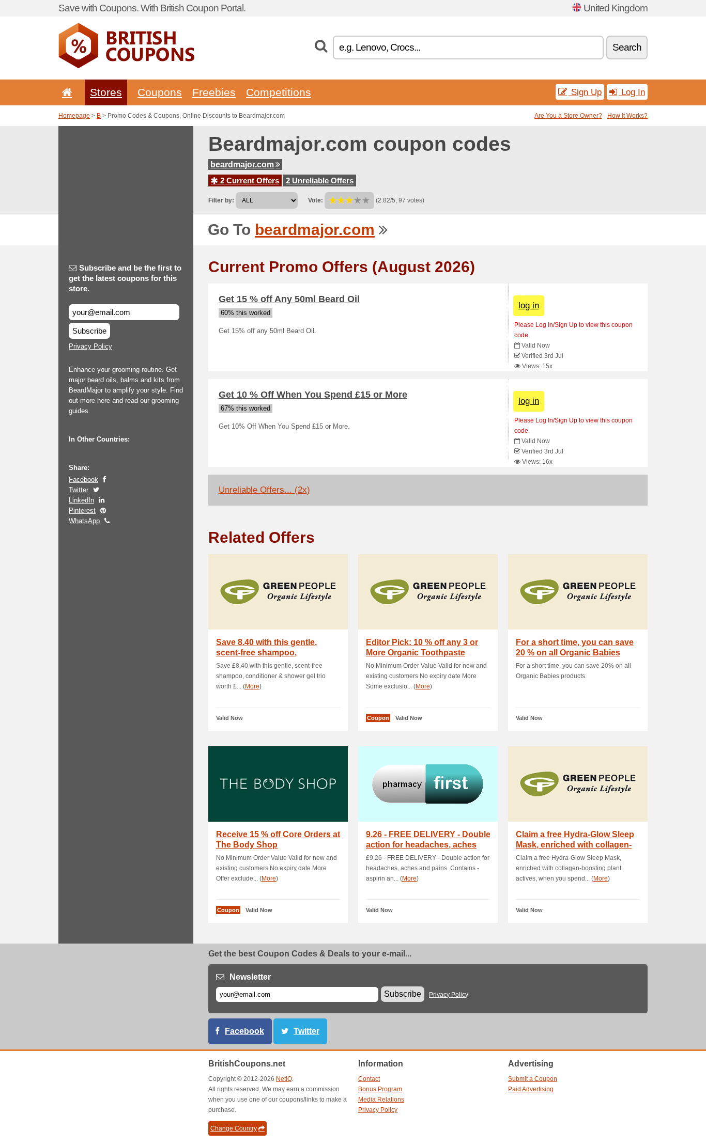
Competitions (278, 92)
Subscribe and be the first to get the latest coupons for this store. (125, 278)
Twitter (78, 490)
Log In (632, 92)
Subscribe (89, 330)
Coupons (159, 92)
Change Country (233, 1128)
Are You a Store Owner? (568, 115)
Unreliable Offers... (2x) (264, 490)
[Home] (65, 92)
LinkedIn (81, 500)
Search (626, 47)
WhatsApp (84, 521)
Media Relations (381, 1099)
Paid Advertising (531, 1089)
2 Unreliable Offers (320, 180)
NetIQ (284, 1078)
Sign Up (585, 92)
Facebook (83, 479)
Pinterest (82, 510)
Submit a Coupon (532, 1078)
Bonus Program (380, 1089)
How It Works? (627, 115)
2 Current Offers (248, 180)
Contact (369, 1078)
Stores (106, 92)
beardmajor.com (242, 164)
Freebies (214, 92)
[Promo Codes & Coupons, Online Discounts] (126, 66)
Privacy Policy (90, 346)
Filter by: (221, 200)
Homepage (74, 115)
